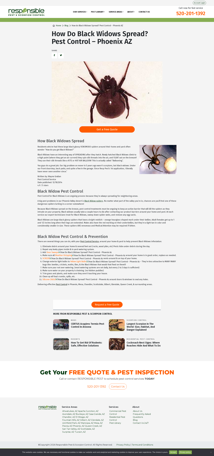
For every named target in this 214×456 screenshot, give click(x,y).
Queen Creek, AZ (93, 426)
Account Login (199, 3)
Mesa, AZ (98, 423)
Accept (173, 452)
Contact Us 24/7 (141, 423)
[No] (211, 452)
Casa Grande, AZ (97, 414)
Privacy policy (185, 452)
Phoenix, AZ (78, 426)
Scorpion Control (137, 320)
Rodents (75, 339)
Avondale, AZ (68, 414)
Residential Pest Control (141, 339)
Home (58, 25)
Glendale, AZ (97, 420)
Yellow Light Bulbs (78, 261)
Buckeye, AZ (82, 414)
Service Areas (115, 12)
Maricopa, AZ (87, 423)
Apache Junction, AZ (88, 411)
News (74, 320)
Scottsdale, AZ (88, 429)
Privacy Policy (123, 445)
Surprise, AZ (68, 432)
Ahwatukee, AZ (70, 411)
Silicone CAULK (49, 279)
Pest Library (97, 12)
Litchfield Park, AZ (71, 423)
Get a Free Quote (107, 129)
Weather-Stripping (63, 255)
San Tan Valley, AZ (71, 429)
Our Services (79, 12)
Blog (66, 25)
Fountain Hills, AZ (71, 420)
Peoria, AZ (67, 426)
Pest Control (61, 284)
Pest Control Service (89, 241)
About (130, 12)
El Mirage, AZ (82, 417)
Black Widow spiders (93, 201)
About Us (137, 411)
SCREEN (46, 258)
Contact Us (144, 12)
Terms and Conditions (142, 445)
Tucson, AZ (80, 432)
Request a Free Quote (107, 304)
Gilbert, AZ (85, 420)
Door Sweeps (52, 252)
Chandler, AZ (68, 417)
